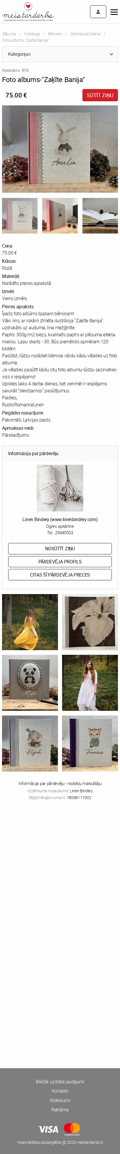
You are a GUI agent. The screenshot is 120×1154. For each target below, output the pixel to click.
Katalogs (32, 33)
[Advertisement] (60, 873)
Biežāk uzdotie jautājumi (60, 1081)
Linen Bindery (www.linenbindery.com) (60, 519)
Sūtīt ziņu (100, 95)
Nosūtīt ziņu (60, 548)
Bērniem (55, 33)
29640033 (64, 532)
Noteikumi (60, 1100)
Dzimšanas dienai (85, 33)
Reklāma (60, 1109)
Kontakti (60, 1091)
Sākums (9, 33)
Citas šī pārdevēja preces (60, 575)
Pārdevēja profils (60, 561)
